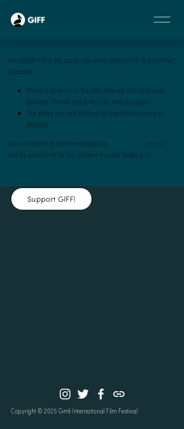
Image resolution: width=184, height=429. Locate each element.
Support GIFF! (51, 199)
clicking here (126, 143)
